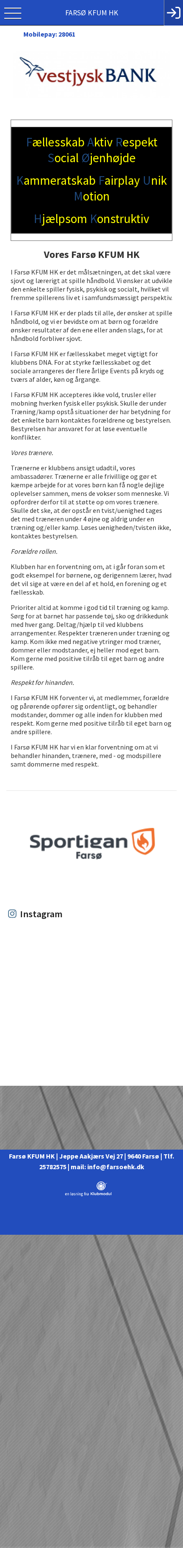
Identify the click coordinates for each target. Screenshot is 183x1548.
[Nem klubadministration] (88, 1195)
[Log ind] (173, 13)
